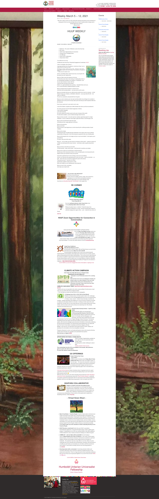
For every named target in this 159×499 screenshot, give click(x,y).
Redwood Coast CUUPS (49, 10)
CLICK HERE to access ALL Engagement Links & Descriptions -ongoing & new (76, 262)
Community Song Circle (104, 29)
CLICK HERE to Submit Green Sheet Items (76, 457)
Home (45, 8)
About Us (51, 8)
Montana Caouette (102, 53)
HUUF (87, 62)
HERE (70, 333)
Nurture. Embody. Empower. (76, 472)
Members (88, 8)
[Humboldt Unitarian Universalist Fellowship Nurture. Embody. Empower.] (64, 3)
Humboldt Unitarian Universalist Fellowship (77, 468)
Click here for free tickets (62, 370)
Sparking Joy (104, 50)
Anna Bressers (66, 18)
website (63, 446)
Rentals (59, 10)
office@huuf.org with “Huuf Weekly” (71, 181)
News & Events (66, 8)
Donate (65, 10)
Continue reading (102, 65)
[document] (79, 243)
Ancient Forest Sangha (103, 24)
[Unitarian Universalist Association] (88, 480)
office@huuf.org (74, 482)
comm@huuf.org (90, 240)
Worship (58, 8)
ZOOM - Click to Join (108, 6)
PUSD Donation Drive (103, 19)
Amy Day (72, 394)
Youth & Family (97, 8)
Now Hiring (71, 10)
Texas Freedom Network (83, 376)
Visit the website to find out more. (82, 345)
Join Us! (59, 213)
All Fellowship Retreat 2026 (78, 8)
